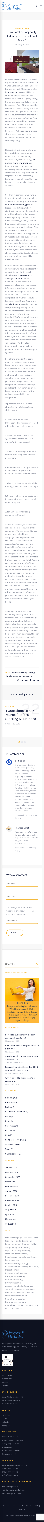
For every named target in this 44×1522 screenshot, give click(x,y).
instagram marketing (15, 1276)
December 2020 (12, 1172)
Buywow (25, 1244)
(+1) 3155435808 (11, 1469)
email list (9, 1254)
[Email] (38, 680)
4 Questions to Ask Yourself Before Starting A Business (20, 715)
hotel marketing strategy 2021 (20, 676)
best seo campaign (14, 1237)
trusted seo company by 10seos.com (21, 1305)
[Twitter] (22, 680)
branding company (23, 1241)
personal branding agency (17, 1286)
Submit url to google (14, 1299)
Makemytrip (26, 275)
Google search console (15, 1257)
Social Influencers (13, 304)
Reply (18, 818)
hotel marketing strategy (23, 672)
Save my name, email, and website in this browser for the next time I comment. (20, 910)
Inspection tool (12, 1270)
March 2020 (10, 1181)
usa (7, 1308)
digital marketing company (17, 1250)
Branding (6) (11, 1098)
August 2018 (10, 1224)
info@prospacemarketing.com (14, 1465)
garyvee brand (21, 1254)
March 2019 (10, 1219)
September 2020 (12, 1177)
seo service (31, 1289)
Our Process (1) (11, 1126)
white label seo (16, 1308)
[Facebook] (18, 680)
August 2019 (10, 1210)
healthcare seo (12, 1260)
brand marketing (13, 1244)
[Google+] (26, 680)
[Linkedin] (34, 680)
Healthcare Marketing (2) (16, 1112)
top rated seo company (15, 1302)
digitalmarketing (22, 1247)
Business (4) (11, 1102)
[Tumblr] (30, 680)
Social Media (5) (12, 1144)
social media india (25, 1292)
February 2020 (11, 1186)
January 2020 (11, 1191)
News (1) (9, 1121)
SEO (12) (9, 1135)
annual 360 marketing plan (17, 204)
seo (31, 1286)
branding (9, 1241)
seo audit (9, 1289)
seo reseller (20, 1289)
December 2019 (12, 1196)
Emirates (18, 278)
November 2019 (12, 1200)
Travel (27, 28)
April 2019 (9, 1214)
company (9, 1247)
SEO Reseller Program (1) (16, 1140)
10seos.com (13, 92)
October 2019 (11, 1205)
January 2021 (11, 1167)
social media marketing (16, 1295)
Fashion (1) (10, 1107)
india (36, 1266)
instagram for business (16, 1273)
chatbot (33, 1244)
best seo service (30, 1237)
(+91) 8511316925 (11, 1475)
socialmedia (10, 1292)
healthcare (31, 1257)
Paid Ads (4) (10, 1130)
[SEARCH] (37, 964)
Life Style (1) (10, 1116)
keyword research (13, 1283)
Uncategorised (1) (13, 1154)
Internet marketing (14, 1279)
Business (18, 28)
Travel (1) (9, 1149)
